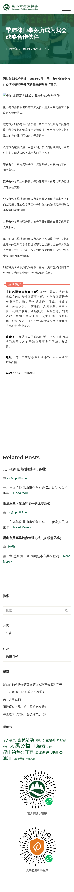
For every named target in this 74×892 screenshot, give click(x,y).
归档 (6, 649)
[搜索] (66, 610)
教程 (49, 746)
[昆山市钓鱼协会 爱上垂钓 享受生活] (21, 7)
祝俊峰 (11, 546)
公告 (48, 48)
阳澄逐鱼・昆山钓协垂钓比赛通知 (26, 503)
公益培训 (49, 740)
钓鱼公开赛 (18, 758)
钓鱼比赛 (30, 758)
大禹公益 (20, 746)
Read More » (22, 492)
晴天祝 (13, 48)
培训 (5, 746)
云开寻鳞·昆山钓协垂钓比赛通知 (25, 469)
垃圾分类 (62, 740)
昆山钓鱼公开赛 (18, 752)
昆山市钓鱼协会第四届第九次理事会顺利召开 (32, 684)
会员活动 (25, 739)
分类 (6, 625)
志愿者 (39, 746)
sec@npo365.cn (17, 478)
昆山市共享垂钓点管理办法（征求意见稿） (33, 538)
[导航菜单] (66, 7)
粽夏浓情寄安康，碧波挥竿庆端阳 (25, 714)
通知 (7, 758)
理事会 (57, 752)
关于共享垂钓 (12, 699)
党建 (38, 740)
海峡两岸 (42, 752)
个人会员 (9, 740)
